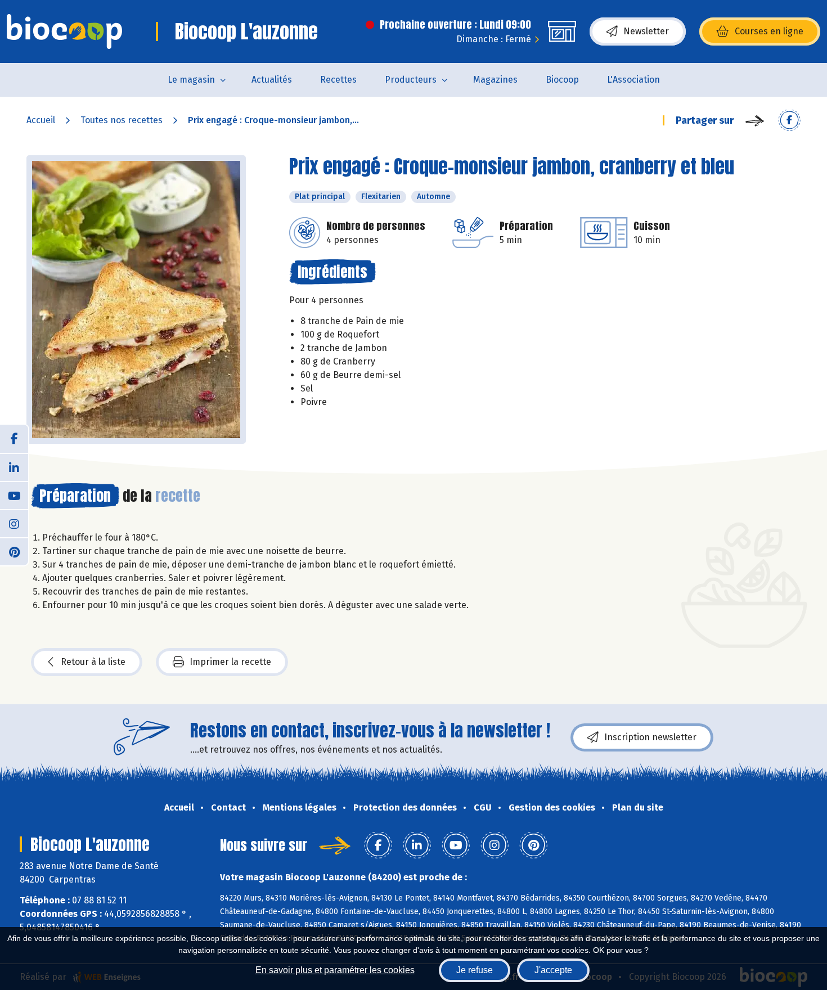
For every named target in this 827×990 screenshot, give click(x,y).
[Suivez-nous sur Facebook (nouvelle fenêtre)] (14, 439)
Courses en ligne (769, 31)
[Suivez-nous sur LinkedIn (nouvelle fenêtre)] (14, 467)
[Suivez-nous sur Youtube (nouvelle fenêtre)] (14, 495)
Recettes (338, 79)
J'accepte (553, 970)
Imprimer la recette (230, 661)
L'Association (633, 79)
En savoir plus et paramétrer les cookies (335, 970)
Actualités (271, 79)
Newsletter (646, 31)
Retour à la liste (93, 661)
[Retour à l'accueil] (64, 31)
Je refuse (474, 970)
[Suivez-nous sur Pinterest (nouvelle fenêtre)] (14, 551)
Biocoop (562, 79)
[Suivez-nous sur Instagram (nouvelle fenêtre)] (14, 523)
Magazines (495, 79)
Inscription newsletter (650, 737)
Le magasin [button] (191, 79)
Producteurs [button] (411, 79)
